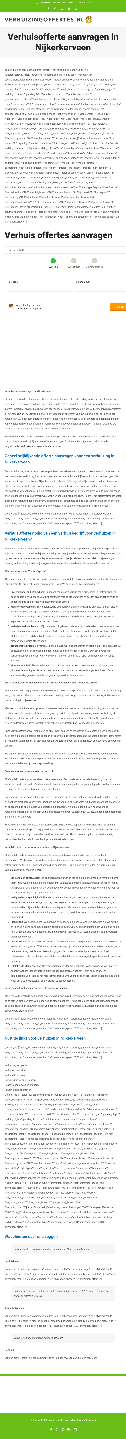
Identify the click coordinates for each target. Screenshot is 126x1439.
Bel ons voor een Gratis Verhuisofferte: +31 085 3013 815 (65, 3)
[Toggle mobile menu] (119, 20)
